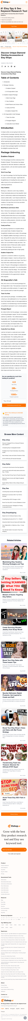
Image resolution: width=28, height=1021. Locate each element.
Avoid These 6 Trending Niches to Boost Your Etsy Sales (13, 939)
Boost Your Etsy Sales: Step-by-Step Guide (10, 965)
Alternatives (3, 879)
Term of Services (4, 987)
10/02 (19, 924)
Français (3, 1011)
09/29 (7, 927)
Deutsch (22, 1008)
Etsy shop (3, 902)
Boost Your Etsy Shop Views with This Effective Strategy (13, 974)
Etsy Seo (3, 906)
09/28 (11, 927)
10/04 (11, 924)
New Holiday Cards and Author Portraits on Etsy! (13, 455)
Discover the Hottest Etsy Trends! (8, 956)
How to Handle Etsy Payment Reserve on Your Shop (12, 935)
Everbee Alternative (5, 894)
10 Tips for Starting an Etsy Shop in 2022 (10, 969)
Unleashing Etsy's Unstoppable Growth (11, 447)
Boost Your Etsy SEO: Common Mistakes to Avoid (13, 502)
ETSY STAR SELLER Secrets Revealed (11, 458)
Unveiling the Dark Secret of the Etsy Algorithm (13, 467)
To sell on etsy (8, 46)
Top (25, 1018)
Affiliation (3, 991)
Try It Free (14, 26)
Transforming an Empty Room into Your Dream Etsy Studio (14, 960)
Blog (2, 900)
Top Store (3, 869)
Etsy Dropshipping (5, 908)
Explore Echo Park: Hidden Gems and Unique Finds (12, 971)
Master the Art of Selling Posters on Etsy (11, 516)
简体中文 (7, 1008)
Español (17, 1008)
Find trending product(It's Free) (14, 405)
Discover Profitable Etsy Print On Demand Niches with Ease (14, 942)
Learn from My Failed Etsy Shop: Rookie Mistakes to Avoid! (13, 979)
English (2, 1008)
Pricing (2, 873)
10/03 (15, 924)
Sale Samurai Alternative (6, 883)
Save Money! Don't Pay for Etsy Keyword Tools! (11, 950)
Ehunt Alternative (5, 886)
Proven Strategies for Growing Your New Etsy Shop (12, 958)
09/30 (2, 927)
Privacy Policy (4, 985)
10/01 (23, 924)
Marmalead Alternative (6, 881)
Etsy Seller (3, 904)
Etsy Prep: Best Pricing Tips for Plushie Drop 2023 (14, 475)
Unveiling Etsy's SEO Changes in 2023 (11, 499)
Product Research (5, 865)
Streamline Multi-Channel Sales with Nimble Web (13, 522)
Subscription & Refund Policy (7, 989)
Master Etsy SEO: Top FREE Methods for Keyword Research (14, 933)
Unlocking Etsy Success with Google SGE (12, 491)
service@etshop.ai (5, 997)
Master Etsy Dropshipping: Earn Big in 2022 (10, 967)
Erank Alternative (5, 890)
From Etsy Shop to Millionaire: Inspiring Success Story (13, 937)
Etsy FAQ (3, 912)
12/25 (2, 924)
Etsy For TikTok (4, 871)
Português (12, 1008)
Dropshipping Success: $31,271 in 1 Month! (12, 519)
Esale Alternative (4, 888)
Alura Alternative (4, 892)
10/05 (7, 924)
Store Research (4, 867)
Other (19, 919)
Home (2, 46)
